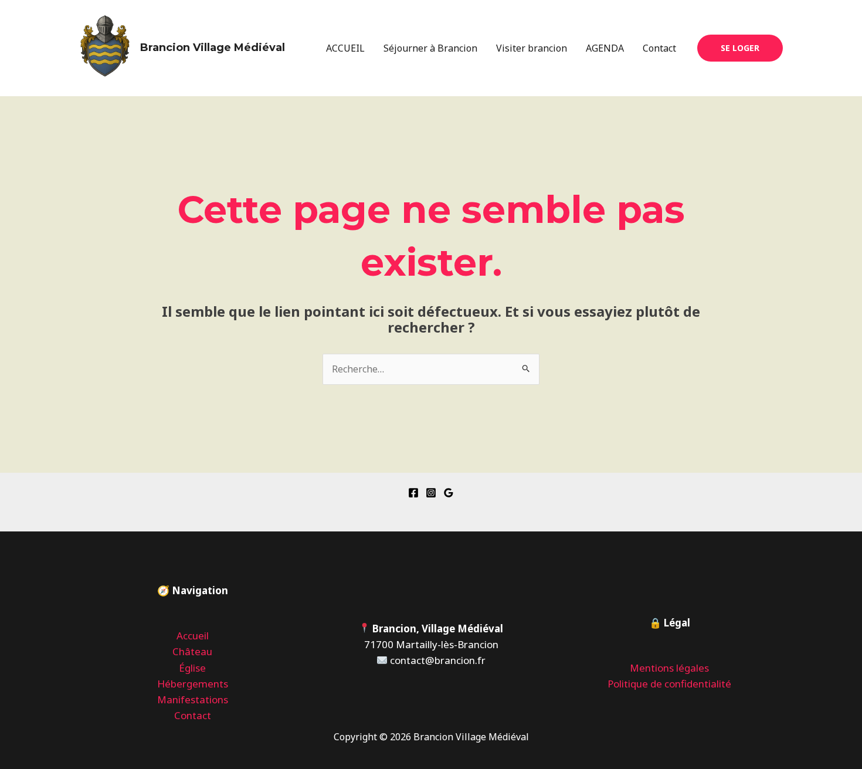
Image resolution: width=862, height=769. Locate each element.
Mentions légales (669, 668)
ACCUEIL (345, 48)
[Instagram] (431, 492)
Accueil (193, 635)
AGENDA (605, 48)
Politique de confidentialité (669, 683)
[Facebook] (413, 492)
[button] (740, 48)
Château (192, 651)
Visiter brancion (531, 48)
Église (192, 668)
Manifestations (192, 699)
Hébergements (192, 683)
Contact (659, 48)
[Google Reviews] (448, 492)
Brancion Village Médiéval (212, 47)
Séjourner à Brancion (430, 48)
